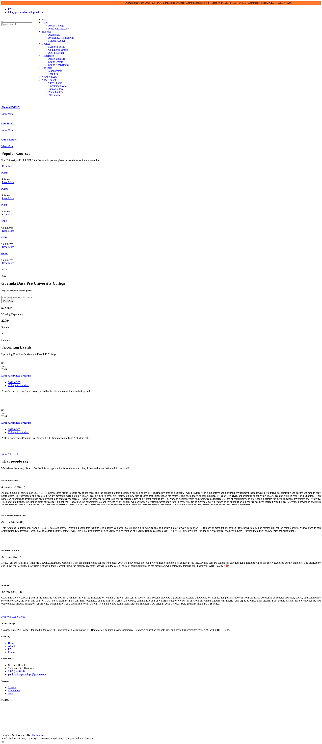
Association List (56, 58)
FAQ (10, 9)
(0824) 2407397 (16, 671)
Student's (46, 31)
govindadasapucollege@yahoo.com (27, 674)
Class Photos (55, 82)
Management (55, 70)
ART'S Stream (56, 52)
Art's (10, 693)
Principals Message (58, 28)
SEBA (4, 221)
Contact (12, 652)
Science (12, 687)
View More (7, 113)
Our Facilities (9, 139)
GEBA (4, 253)
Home (45, 19)
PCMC (4, 189)
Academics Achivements (61, 37)
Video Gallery (55, 89)
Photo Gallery (55, 92)
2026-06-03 (14, 382)
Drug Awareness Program (16, 375)
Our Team (47, 67)
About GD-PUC (10, 107)
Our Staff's (7, 123)
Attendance (54, 95)
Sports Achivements (58, 64)
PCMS (4, 205)
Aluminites (54, 34)
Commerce (14, 690)
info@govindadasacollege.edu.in (25, 12)
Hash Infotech (39, 735)
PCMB (4, 172)
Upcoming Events (57, 85)
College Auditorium (18, 385)
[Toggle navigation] (2, 21)
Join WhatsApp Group (13, 616)
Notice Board (49, 79)
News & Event (49, 76)
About (45, 22)
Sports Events (55, 61)
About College (56, 25)
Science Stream (56, 46)
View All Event (9, 454)
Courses (46, 43)
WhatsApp (8, 301)
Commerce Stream (58, 49)
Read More (8, 166)
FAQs (11, 649)
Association (48, 55)
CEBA (4, 237)
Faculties (53, 73)
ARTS (4, 269)
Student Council (56, 40)
